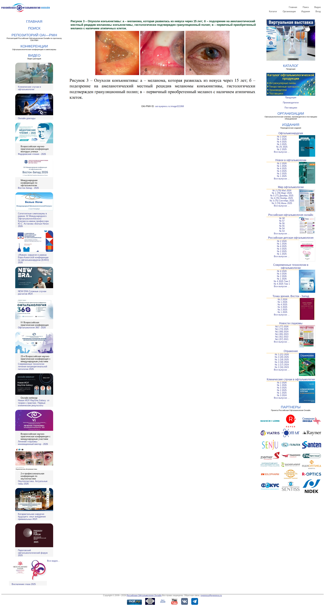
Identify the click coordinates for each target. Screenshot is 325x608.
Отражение (291, 351)
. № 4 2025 (281, 304)
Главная (293, 7)
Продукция (290, 97)
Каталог (273, 11)
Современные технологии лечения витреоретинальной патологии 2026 (32, 366)
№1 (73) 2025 (281, 329)
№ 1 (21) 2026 (282, 354)
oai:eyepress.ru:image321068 (169, 106)
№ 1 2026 (282, 139)
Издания (305, 11)
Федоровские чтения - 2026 (32, 154)
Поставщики (291, 107)
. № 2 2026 (281, 299)
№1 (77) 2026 (281, 326)
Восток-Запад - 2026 (28, 188)
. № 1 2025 (281, 312)
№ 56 (282, 223)
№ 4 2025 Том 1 (282, 284)
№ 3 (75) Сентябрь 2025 (282, 200)
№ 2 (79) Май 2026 (281, 190)
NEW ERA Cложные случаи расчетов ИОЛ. (32, 292)
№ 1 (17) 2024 (282, 364)
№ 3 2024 (282, 395)
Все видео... (53, 561)
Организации (289, 11)
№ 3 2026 (282, 273)
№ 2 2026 (282, 136)
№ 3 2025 (282, 144)
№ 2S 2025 (281, 147)
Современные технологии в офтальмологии (290, 266)
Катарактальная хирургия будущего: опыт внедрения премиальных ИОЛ (32, 516)
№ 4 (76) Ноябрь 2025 (282, 198)
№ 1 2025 (282, 176)
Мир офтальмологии (291, 187)
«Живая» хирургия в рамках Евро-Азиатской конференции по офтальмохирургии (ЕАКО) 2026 (33, 259)
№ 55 (282, 226)
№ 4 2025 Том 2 (282, 281)
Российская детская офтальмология (290, 237)
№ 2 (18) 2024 (282, 362)
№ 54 (282, 228)
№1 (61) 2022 (281, 336)
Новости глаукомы (290, 323)
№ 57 (282, 221)
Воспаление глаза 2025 (24, 584)
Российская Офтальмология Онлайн (144, 595)
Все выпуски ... (282, 152)
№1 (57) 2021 (281, 339)
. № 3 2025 (281, 307)
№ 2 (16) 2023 (282, 367)
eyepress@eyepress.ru (211, 595)
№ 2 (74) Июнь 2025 (282, 203)
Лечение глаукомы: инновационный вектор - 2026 (33, 442)
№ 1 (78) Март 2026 (282, 193)
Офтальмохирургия (290, 133)
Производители (291, 102)
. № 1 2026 (281, 302)
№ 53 (282, 231)
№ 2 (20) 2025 (282, 357)
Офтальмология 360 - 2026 (32, 327)
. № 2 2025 (281, 309)
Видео (317, 7)
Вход (318, 11)
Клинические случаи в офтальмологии (29, 88)
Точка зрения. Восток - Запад (291, 296)
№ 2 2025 (282, 149)
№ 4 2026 (282, 271)
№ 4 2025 (282, 141)
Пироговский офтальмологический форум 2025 (33, 553)
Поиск (306, 7)
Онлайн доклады (26, 118)
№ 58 (282, 218)
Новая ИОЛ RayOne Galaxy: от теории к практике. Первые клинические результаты (33, 403)
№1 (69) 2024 (281, 331)
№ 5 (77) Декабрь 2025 (281, 195)
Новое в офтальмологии (290, 160)
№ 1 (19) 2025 (282, 359)
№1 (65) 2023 (281, 334)
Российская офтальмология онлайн (290, 214)
